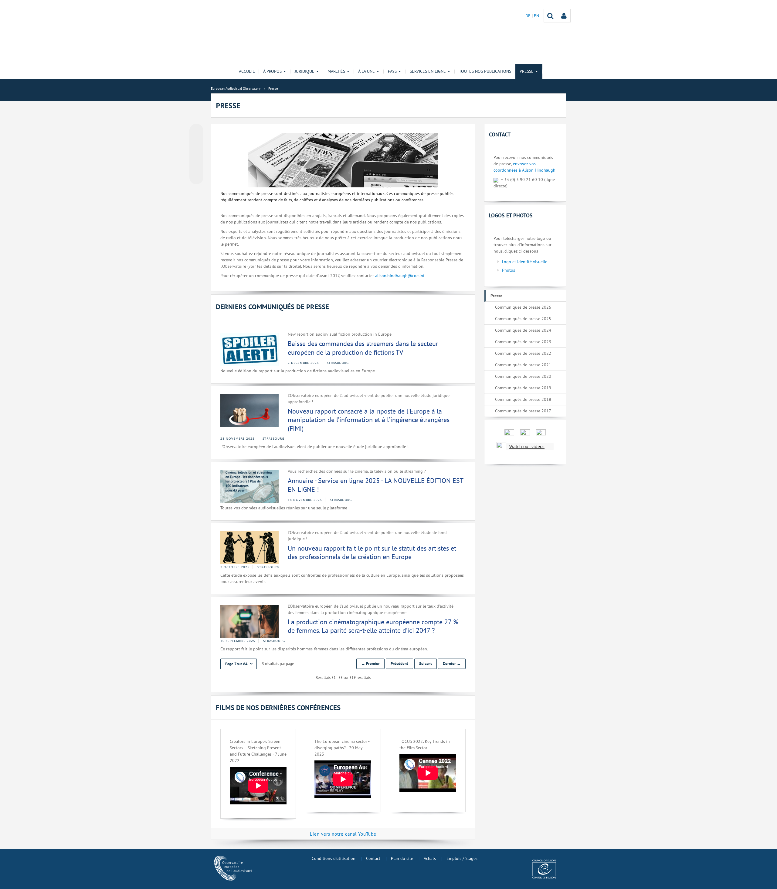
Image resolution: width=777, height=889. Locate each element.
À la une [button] (366, 71)
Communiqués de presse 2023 (523, 341)
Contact (373, 858)
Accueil (247, 71)
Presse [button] (527, 71)
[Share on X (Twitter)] (196, 142)
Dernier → (452, 663)
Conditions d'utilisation (333, 858)
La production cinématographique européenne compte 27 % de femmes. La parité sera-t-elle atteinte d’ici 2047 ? (373, 626)
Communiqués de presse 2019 (523, 388)
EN (536, 15)
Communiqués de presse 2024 (523, 330)
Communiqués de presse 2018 (523, 399)
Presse (496, 295)
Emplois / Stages (461, 858)
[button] (238, 664)
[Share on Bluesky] (196, 131)
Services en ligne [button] (428, 71)
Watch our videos (527, 446)
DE (528, 15)
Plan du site (402, 858)
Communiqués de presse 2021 (523, 364)
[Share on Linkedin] (196, 165)
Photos (508, 270)
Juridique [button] (304, 71)
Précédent (399, 663)
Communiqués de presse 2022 (523, 353)
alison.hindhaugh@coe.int (400, 275)
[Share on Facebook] (196, 154)
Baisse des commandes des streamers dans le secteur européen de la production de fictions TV (363, 348)
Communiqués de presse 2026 (523, 307)
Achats (430, 858)
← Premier (370, 663)
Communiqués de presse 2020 (523, 376)
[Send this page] (196, 177)
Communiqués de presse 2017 (523, 411)
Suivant (425, 663)
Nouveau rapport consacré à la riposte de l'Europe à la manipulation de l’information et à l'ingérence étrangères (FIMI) (369, 420)
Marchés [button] (336, 71)
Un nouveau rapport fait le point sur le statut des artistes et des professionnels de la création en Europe (372, 552)
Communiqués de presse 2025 (523, 318)
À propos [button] (272, 71)
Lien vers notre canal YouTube (343, 834)
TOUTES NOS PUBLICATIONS (485, 71)
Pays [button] (392, 71)
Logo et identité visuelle (524, 261)
